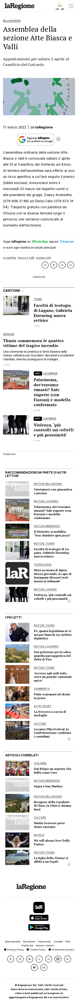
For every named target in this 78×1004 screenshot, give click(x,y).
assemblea (9, 257)
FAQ (68, 941)
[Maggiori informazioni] (58, 140)
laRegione (44, 127)
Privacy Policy (15, 949)
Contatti (58, 941)
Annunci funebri (45, 945)
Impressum (44, 941)
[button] (10, 959)
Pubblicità (27, 945)
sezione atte (43, 257)
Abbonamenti (12, 941)
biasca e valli (26, 257)
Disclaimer (29, 941)
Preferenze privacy (62, 949)
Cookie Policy (37, 949)
